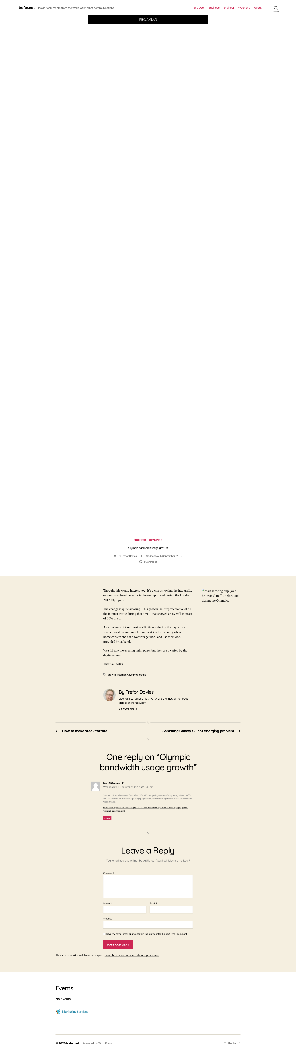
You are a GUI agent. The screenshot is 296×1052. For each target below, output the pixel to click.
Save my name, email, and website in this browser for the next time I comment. (146, 934)
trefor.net (26, 8)
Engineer (229, 7)
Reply (107, 818)
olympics (155, 540)
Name (107, 903)
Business (214, 7)
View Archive (128, 708)
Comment (108, 873)
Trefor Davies (129, 556)
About (258, 7)
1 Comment (150, 561)
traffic (142, 674)
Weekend (244, 7)
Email (153, 903)
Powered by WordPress (97, 1043)
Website (107, 918)
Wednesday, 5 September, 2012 (164, 556)
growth (112, 674)
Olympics (132, 674)
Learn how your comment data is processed (132, 955)
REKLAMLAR (148, 19)
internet (121, 674)
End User (199, 7)
